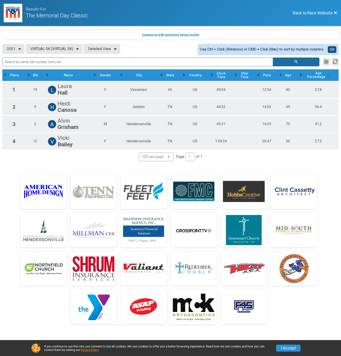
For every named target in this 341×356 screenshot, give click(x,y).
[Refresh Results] (335, 62)
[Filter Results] (326, 62)
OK (332, 49)
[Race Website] (15, 13)
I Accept (288, 348)
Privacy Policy (90, 350)
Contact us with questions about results (170, 34)
